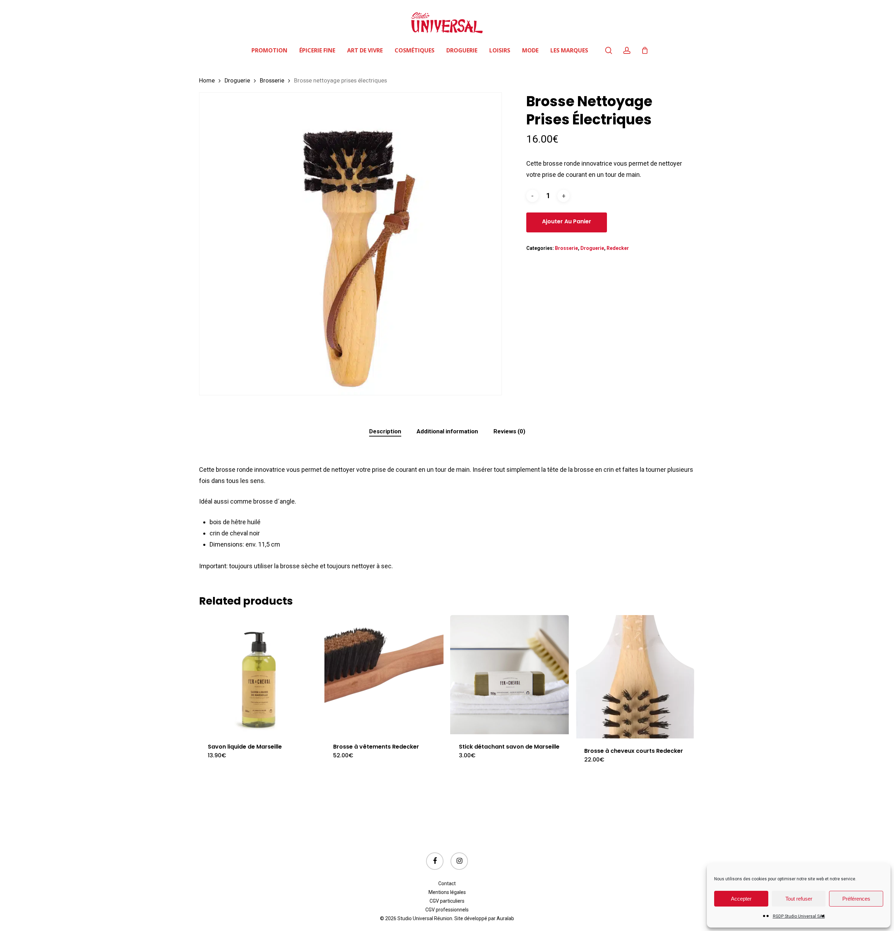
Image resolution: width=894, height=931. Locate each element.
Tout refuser (798, 899)
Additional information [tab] (447, 431)
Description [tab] (385, 431)
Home (207, 80)
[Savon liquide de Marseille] (258, 674)
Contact (447, 883)
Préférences (856, 899)
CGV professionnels (447, 909)
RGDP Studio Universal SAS (799, 916)
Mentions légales (447, 892)
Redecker (618, 248)
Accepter (741, 899)
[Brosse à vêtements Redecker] (384, 674)
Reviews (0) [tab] (509, 431)
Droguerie (237, 80)
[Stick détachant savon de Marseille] (509, 674)
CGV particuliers (447, 901)
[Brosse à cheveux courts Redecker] (635, 676)
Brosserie (272, 80)
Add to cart (566, 222)
